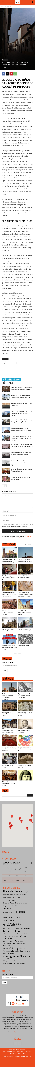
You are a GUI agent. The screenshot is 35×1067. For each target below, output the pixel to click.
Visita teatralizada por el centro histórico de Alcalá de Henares (9, 647)
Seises (4, 365)
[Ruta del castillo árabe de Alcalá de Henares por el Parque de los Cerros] (25, 604)
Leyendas (22, 915)
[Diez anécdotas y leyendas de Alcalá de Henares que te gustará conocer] (25, 705)
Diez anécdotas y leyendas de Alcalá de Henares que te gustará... (25, 713)
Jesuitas (17, 915)
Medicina (19, 918)
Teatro (4, 928)
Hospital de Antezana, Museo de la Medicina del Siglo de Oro (8, 732)
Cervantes (16, 897)
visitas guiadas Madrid (9, 963)
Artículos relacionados (11, 379)
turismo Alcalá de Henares (23, 928)
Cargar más (17, 653)
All (25, 544)
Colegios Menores (9, 900)
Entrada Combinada (21, 1049)
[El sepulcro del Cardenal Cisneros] (25, 758)
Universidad (19, 941)
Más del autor (8, 383)
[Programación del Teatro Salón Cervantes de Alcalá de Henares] (9, 740)
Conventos (14, 906)
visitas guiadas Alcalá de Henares (24, 365)
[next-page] (5, 485)
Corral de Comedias (23, 906)
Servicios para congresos (9, 1051)
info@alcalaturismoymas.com (21, 1032)
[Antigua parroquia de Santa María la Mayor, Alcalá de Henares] (6, 455)
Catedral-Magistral (7, 897)
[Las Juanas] (25, 775)
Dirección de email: (7, 662)
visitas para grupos (21, 963)
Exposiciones (22, 909)
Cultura (7, 908)
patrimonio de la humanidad (24, 363)
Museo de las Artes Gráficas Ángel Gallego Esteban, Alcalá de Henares (22, 422)
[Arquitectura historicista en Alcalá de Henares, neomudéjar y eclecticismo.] (9, 552)
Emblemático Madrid (23, 645)
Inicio (2, 6)
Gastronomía (6, 912)
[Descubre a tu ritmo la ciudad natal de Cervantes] (25, 552)
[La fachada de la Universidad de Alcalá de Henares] (9, 705)
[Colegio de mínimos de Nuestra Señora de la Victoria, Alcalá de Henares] (6, 438)
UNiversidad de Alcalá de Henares (14, 944)
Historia (20, 912)
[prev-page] (3, 485)
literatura (6, 918)
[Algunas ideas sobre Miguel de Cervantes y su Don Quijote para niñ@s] (25, 687)
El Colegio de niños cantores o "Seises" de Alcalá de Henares (16, 361)
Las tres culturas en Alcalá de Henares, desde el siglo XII (25, 748)
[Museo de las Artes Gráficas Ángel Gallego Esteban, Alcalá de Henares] (6, 422)
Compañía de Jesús (25, 903)
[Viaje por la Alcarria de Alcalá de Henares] (9, 622)
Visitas (5, 948)
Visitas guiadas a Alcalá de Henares (16, 951)
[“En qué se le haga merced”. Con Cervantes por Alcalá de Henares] (9, 569)
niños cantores (12, 363)
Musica (17, 920)
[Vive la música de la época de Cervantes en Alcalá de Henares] (25, 569)
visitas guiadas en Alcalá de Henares (12, 961)
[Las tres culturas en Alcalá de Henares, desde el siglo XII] (25, 740)
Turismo (11, 928)
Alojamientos (13, 1053)
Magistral (4, 363)
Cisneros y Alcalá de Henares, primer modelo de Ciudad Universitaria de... (25, 594)
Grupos (13, 912)
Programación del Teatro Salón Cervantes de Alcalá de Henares (9, 748)
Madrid (13, 918)
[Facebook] (3, 73)
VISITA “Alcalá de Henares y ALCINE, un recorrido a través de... (9, 612)
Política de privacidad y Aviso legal (22, 1056)
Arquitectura (28, 892)
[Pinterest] (11, 73)
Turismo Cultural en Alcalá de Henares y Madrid (15, 934)
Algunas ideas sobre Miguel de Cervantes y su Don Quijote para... (25, 695)
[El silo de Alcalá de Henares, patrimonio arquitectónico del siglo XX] (6, 463)
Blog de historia (5, 391)
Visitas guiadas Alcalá (8, 953)
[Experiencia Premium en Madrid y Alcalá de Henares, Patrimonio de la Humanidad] (9, 586)
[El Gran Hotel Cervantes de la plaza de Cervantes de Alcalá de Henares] (6, 446)
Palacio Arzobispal (24, 920)
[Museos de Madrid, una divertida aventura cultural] (25, 622)
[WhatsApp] (15, 73)
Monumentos (8, 6)
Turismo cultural (12, 931)
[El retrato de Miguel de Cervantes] (25, 724)
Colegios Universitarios (11, 903)
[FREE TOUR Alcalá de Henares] (9, 758)
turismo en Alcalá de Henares (14, 937)
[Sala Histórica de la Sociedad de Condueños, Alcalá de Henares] (6, 389)
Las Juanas (21, 782)
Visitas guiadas (11, 365)
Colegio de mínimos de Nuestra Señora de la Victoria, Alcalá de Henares (21, 438)
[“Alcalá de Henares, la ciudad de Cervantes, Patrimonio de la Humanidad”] (9, 687)
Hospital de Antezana (8, 915)
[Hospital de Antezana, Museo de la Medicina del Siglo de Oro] (9, 724)
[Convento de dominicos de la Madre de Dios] (6, 479)
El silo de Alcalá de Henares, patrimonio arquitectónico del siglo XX (20, 463)
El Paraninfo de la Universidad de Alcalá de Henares (8, 783)
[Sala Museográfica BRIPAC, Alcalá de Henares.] (6, 405)
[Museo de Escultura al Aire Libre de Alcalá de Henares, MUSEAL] (6, 397)
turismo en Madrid (8, 941)
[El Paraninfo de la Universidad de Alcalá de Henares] (6, 471)
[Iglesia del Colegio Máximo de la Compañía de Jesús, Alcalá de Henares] (6, 414)
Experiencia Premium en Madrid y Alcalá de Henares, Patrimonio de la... (9, 594)
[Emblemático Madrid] (25, 639)
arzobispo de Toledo (8, 894)
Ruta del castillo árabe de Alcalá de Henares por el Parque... (25, 612)
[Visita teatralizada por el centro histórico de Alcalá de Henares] (9, 639)
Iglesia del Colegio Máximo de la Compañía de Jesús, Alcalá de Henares (21, 414)
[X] (7, 73)
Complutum (6, 906)
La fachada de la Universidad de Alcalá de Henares (8, 713)
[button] (2, 2)
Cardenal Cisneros (20, 894)
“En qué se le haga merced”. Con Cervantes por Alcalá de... (9, 577)
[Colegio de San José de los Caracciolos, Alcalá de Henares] (6, 430)
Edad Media (15, 909)
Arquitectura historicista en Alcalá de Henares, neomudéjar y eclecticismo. (9, 561)
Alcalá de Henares (14, 359)
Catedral (22, 359)
